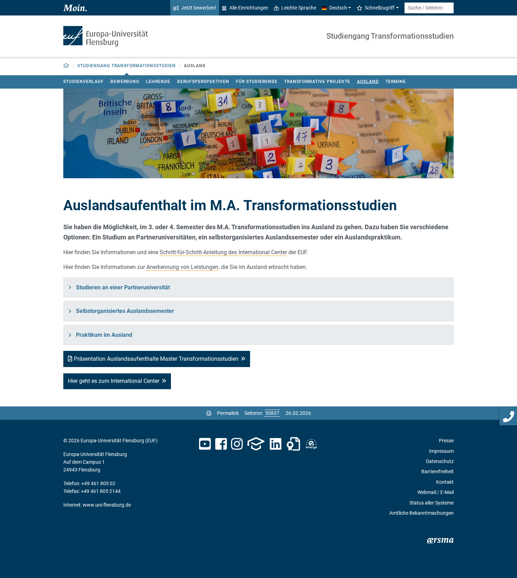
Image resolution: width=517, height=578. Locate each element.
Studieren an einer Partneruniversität (123, 287)
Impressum (441, 451)
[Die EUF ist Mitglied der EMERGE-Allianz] (311, 444)
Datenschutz (440, 461)
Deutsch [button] (338, 8)
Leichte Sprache (298, 8)
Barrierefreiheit (437, 471)
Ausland (368, 81)
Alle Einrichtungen (248, 8)
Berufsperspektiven (203, 81)
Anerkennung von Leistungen (182, 267)
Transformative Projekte (317, 81)
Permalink (228, 413)
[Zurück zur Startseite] (105, 36)
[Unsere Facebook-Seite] (221, 444)
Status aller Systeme (431, 503)
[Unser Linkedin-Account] (275, 444)
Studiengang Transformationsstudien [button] (126, 65)
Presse (446, 440)
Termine (395, 81)
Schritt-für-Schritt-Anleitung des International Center (223, 252)
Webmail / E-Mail (435, 492)
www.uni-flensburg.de (107, 505)
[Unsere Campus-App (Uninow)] (255, 444)
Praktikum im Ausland (104, 335)
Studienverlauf (83, 81)
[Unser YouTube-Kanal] (205, 444)
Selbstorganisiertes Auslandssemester (125, 311)
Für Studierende (256, 81)
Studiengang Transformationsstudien (390, 36)
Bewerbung (124, 81)
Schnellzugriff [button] (380, 8)
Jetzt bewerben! (198, 8)
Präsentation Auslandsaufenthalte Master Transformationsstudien (156, 358)
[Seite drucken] (208, 413)
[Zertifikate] (293, 444)
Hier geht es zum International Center (113, 381)
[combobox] (429, 7)
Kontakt (445, 482)
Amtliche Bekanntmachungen (421, 513)
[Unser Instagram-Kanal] (237, 444)
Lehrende (158, 81)
